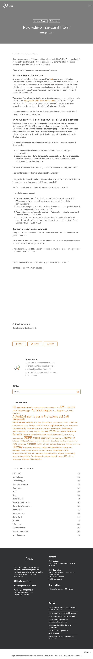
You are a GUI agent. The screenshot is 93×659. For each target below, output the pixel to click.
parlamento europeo (57, 444)
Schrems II (42, 450)
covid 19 (39, 425)
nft (44, 444)
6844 (47, 101)
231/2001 (16, 473)
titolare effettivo (24, 456)
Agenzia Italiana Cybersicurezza (45, 407)
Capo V (66, 422)
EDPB (52, 431)
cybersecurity (19, 428)
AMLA (14, 411)
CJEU (71, 422)
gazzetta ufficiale (17, 438)
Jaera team (31, 359)
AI (57, 407)
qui (51, 79)
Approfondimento (20, 484)
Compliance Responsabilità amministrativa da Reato (58, 621)
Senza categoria (19, 528)
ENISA (63, 432)
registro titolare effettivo (52, 447)
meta (14, 444)
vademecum (16, 459)
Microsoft (31, 444)
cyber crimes (73, 425)
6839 (31, 101)
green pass (45, 438)
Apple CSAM (69, 411)
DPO (42, 432)
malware (71, 441)
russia (23, 450)
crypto (65, 425)
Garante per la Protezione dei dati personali (42, 434)
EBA (46, 432)
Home (14, 54)
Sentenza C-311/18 (60, 450)
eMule (58, 431)
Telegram (61, 453)
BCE (35, 422)
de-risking (30, 431)
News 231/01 (17, 499)
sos (29, 453)
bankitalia (29, 423)
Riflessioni (16, 524)
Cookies (32, 426)
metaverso (22, 444)
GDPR (28, 437)
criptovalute (56, 425)
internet (37, 441)
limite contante (45, 441)
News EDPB (17, 510)
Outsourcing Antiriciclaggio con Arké (62, 616)
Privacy (17, 447)
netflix (39, 444)
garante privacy (68, 435)
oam (47, 444)
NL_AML (16, 520)
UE (65, 456)
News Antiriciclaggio (21, 502)
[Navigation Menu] (89, 6)
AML (62, 407)
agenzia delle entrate (25, 407)
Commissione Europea (20, 425)
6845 (52, 101)
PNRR (75, 444)
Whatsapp (25, 459)
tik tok (14, 456)
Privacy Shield (27, 447)
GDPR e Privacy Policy (22, 581)
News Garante (18, 513)
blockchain (47, 422)
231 (14, 407)
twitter (61, 456)
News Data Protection (21, 506)
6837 (26, 101)
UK (72, 456)
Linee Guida (55, 441)
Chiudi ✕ (87, 652)
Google (36, 438)
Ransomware (37, 447)
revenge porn (67, 447)
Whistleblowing (36, 459)
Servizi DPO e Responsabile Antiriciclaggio (58, 632)
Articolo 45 (16, 414)
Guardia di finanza (57, 438)
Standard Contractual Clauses (46, 453)
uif (69, 456)
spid (33, 453)
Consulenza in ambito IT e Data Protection (60, 626)
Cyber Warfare (32, 428)
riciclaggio (16, 450)
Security (49, 450)
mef (76, 441)
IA (74, 438)
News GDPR (17, 517)
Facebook (71, 431)
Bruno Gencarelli (58, 422)
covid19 (46, 425)
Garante (17, 434)
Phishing (69, 444)
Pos (79, 444)
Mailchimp (63, 441)
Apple (60, 410)
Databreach (66, 428)
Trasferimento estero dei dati (44, 456)
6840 (36, 101)
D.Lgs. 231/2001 (44, 428)
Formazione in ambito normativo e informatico (61, 637)
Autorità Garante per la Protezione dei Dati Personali (40, 418)
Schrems (35, 450)
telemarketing (70, 453)
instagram (15, 441)
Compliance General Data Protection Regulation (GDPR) (62, 609)
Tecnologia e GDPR (20, 531)
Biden (39, 422)
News (14, 495)
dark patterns (55, 428)
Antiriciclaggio (41, 410)
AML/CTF (71, 407)
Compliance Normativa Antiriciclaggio (62, 613)
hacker (68, 437)
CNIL (76, 422)
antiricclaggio (24, 411)
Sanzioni (28, 450)
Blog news (16, 488)
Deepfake (37, 431)
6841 (42, 101)
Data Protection (19, 431)
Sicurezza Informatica (19, 453)
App (54, 411)
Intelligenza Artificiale (27, 441)
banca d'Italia (18, 422)
